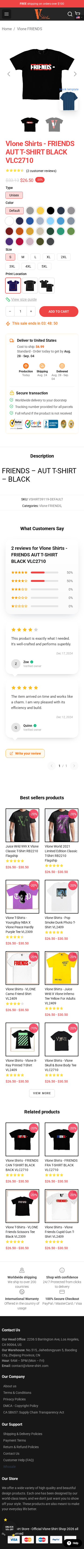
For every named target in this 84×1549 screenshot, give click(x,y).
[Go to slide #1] (30, 124)
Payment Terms (14, 1440)
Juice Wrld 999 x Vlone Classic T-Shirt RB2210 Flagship (22, 851)
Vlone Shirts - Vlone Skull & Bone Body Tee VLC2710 (60, 1065)
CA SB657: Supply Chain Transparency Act (33, 1412)
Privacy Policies (14, 1399)
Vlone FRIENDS (29, 29)
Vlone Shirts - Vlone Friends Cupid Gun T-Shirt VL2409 (59, 1231)
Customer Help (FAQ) (18, 1460)
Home (7, 29)
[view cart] (77, 14)
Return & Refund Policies (21, 1447)
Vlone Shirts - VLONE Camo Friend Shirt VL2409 (21, 993)
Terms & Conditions (17, 1393)
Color (10, 203)
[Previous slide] (9, 74)
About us (9, 1386)
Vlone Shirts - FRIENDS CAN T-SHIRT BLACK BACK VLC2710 (22, 1165)
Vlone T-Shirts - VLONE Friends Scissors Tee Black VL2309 (22, 1231)
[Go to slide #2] (54, 124)
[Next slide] (75, 74)
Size (9, 249)
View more (42, 1093)
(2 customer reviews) (41, 171)
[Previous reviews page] (51, 766)
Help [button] (75, 1543)
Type (9, 188)
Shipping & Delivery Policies (22, 1434)
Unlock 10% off (9, 1528)
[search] (70, 14)
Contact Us (11, 1453)
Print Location (16, 274)
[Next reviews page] (74, 766)
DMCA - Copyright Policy (20, 1406)
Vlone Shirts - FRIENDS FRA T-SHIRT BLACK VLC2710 (61, 1165)
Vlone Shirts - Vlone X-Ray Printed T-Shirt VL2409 (21, 1065)
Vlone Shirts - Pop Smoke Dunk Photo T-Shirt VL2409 (60, 922)
